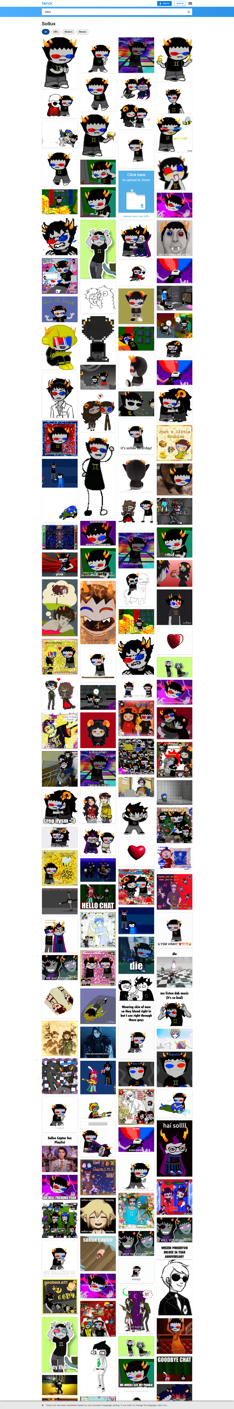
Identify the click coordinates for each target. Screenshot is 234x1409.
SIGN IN (180, 3)
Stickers (68, 32)
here (165, 1405)
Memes (82, 32)
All (46, 32)
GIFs (56, 32)
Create (166, 3)
